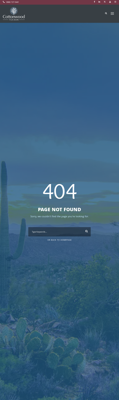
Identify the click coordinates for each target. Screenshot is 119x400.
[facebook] (94, 2)
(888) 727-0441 (12, 2)
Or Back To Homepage (59, 240)
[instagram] (115, 2)
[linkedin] (99, 2)
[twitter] (105, 2)
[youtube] (110, 2)
